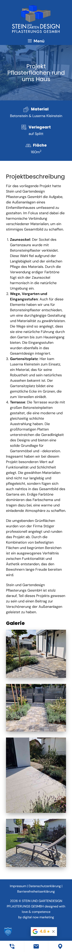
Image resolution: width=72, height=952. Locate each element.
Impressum (18, 886)
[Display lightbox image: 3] (36, 775)
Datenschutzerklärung (45, 886)
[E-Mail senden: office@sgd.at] (36, 946)
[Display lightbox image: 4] (36, 843)
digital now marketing (38, 917)
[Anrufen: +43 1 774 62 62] (12, 946)
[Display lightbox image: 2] (36, 708)
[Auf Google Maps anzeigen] (60, 946)
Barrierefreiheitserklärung (36, 891)
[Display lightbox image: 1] (36, 654)
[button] (8, 932)
